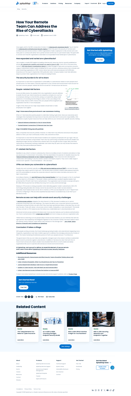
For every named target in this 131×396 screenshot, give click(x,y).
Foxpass (38, 376)
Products (45, 3)
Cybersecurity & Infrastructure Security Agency (33, 49)
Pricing (61, 3)
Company (77, 3)
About (18, 360)
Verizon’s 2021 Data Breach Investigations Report (72, 108)
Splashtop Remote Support (43, 366)
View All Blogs (65, 346)
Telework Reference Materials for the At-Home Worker (34, 122)
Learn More (20, 340)
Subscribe (51, 297)
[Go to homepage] (23, 3)
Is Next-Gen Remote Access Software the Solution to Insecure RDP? (38, 270)
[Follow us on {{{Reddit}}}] (110, 390)
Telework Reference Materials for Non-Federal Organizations (34, 157)
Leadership (19, 366)
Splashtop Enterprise (41, 373)
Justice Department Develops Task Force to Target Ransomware (38, 265)
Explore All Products (41, 379)
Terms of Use (37, 389)
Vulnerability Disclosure (62, 369)
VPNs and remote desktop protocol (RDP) (53, 168)
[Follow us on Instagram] (95, 390)
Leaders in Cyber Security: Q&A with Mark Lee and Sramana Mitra (37, 267)
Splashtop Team (24, 35)
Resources (68, 3)
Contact (18, 377)
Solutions (53, 3)
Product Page (73, 274)
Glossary (18, 380)
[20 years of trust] (35, 3)
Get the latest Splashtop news (102, 362)
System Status (60, 366)
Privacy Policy (28, 389)
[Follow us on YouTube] (107, 390)
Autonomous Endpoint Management (42, 369)
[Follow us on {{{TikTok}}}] (113, 390)
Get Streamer (59, 372)
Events (18, 369)
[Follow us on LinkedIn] (92, 390)
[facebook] (29, 297)
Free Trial (110, 3)
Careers (18, 372)
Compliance (19, 389)
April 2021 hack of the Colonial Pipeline (43, 177)
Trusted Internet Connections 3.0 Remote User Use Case (35, 125)
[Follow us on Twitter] (104, 390)
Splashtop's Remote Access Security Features (48, 249)
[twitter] (32, 297)
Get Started (79, 360)
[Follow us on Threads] (98, 390)
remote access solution (24, 201)
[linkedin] (26, 297)
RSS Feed (41, 297)
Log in (104, 3)
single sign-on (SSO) (42, 214)
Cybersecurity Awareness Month (59, 47)
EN (100, 3)
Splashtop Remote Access (43, 363)
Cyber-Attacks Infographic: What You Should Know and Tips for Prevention (41, 262)
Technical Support (61, 363)
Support (87, 3)
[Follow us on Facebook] (101, 390)
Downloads (94, 3)
